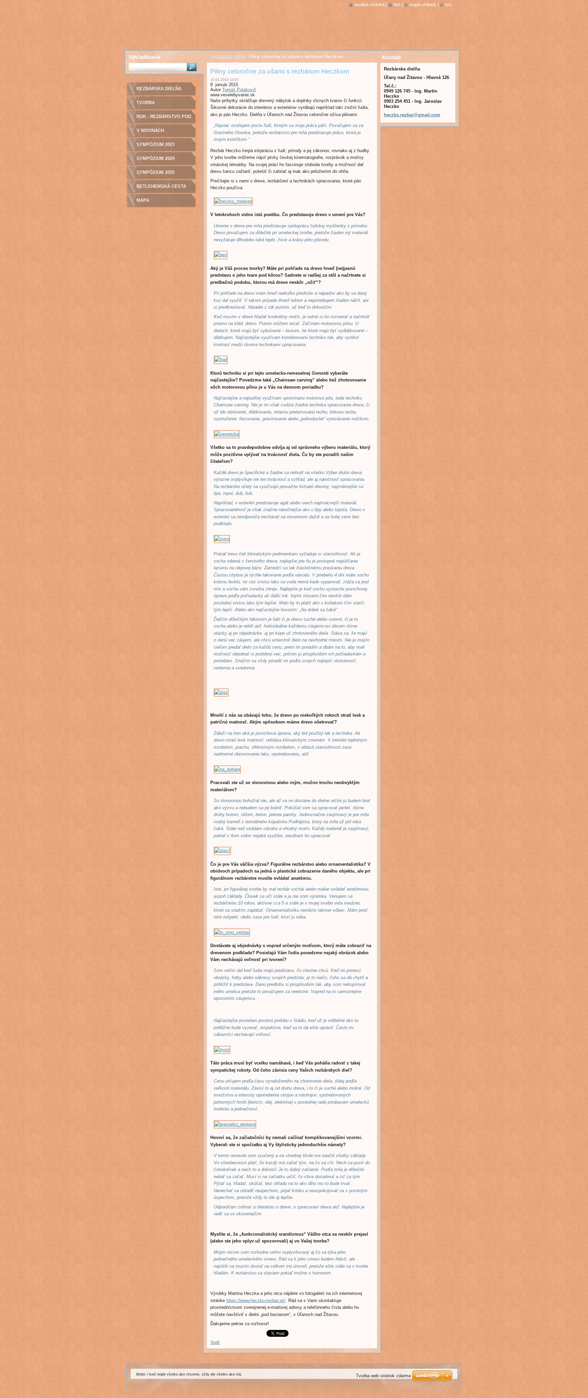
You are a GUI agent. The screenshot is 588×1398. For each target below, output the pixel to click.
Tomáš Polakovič (239, 89)
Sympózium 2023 (155, 144)
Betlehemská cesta (161, 186)
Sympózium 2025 (155, 172)
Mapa (142, 200)
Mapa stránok (422, 4)
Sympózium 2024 (155, 158)
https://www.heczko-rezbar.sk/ (255, 1300)
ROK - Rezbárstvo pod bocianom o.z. (163, 119)
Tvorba (145, 102)
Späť (215, 1342)
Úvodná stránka (369, 4)
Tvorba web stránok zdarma (383, 1375)
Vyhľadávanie (145, 57)
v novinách (150, 130)
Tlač (397, 4)
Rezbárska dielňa (228, 56)
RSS (448, 4)
